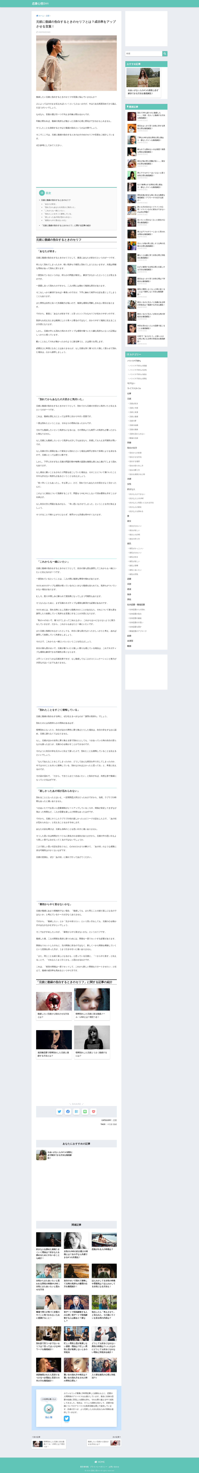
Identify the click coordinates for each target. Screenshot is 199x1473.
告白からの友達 (135, 453)
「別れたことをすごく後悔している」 (58, 214)
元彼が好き (133, 403)
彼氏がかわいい (135, 553)
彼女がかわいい (135, 526)
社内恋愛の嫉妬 (135, 618)
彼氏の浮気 (133, 574)
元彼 (129, 399)
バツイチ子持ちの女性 (138, 370)
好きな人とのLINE (136, 498)
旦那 (129, 584)
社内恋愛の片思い (136, 622)
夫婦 (129, 479)
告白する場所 (134, 461)
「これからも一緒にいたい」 (54, 211)
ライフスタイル (134, 388)
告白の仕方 (132, 448)
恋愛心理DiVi (40, 3)
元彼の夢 (132, 421)
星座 (129, 589)
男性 (129, 599)
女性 (129, 484)
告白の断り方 (134, 470)
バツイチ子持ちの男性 (138, 379)
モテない (131, 383)
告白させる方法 (135, 457)
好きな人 (131, 489)
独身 (129, 594)
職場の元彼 (133, 438)
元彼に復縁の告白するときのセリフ (56, 200)
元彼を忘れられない (137, 434)
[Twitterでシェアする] (59, 1111)
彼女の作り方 (134, 539)
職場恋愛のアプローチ (138, 631)
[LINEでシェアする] (85, 1111)
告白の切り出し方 (136, 466)
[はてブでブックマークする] (76, 1111)
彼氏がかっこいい (136, 548)
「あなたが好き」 (50, 204)
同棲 (129, 443)
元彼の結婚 (133, 425)
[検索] (164, 53)
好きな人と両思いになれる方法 (141, 503)
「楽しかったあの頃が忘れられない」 (58, 217)
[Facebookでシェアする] (68, 1111)
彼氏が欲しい (134, 561)
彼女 (129, 521)
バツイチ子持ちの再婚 (138, 366)
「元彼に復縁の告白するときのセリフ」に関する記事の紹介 (66, 225)
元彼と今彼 (133, 408)
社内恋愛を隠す (135, 627)
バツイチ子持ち (134, 361)
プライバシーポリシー (98, 1467)
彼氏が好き (133, 557)
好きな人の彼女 (135, 507)
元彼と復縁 (133, 416)
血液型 (130, 641)
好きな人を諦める (136, 511)
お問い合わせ (114, 1467)
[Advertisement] (76, 166)
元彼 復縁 (113, 1124)
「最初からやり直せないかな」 (55, 220)
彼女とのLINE (134, 535)
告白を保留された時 (137, 474)
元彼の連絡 (133, 429)
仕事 (129, 393)
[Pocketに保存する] (93, 1111)
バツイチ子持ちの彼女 (138, 374)
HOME (101, 1461)
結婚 (129, 636)
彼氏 (129, 543)
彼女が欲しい (134, 530)
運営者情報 (84, 1467)
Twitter (67, 1422)
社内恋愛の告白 (135, 614)
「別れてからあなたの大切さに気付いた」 (59, 207)
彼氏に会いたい (135, 570)
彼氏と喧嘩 (133, 566)
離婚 (129, 646)
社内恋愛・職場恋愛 (136, 605)
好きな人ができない (137, 494)
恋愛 (115, 1120)
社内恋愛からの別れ (137, 609)
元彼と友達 (133, 412)
